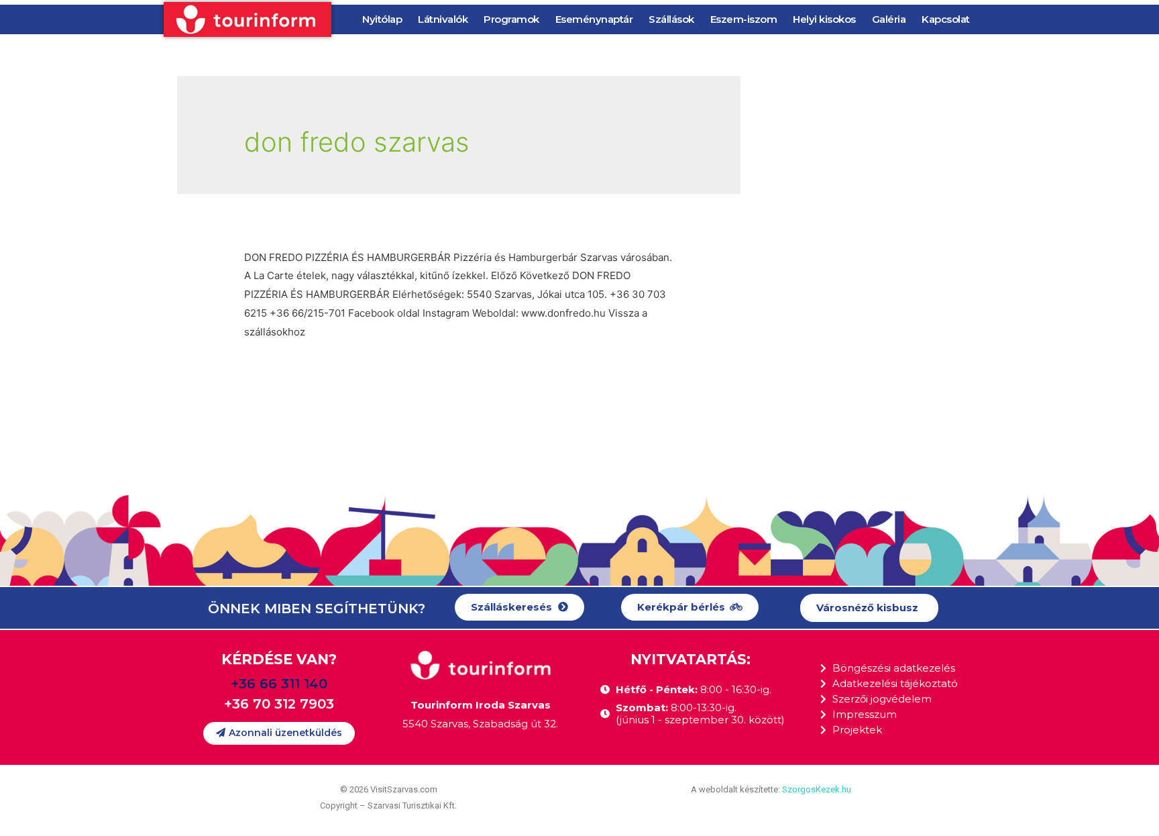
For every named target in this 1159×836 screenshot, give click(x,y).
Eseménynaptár (594, 19)
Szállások (671, 19)
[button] (519, 607)
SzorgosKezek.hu (816, 789)
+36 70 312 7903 (279, 704)
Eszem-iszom (743, 19)
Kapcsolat (946, 19)
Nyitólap (382, 19)
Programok (511, 19)
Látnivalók (442, 19)
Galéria (889, 19)
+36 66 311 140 (279, 684)
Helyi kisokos (824, 19)
